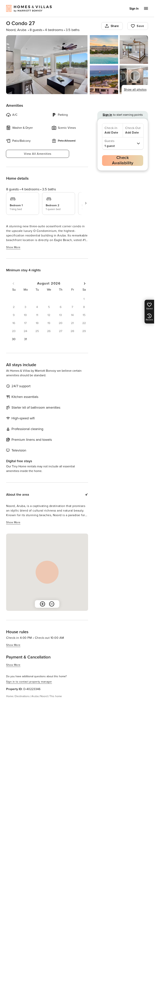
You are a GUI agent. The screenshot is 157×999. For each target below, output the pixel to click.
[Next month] (84, 283)
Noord (44, 696)
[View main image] (46, 64)
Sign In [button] (134, 9)
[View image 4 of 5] (104, 79)
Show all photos (135, 89)
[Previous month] (13, 283)
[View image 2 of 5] (104, 49)
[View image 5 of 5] (134, 79)
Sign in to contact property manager (29, 681)
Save (140, 26)
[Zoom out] (52, 604)
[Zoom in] (42, 604)
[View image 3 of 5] (134, 49)
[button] (14, 339)
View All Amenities (37, 154)
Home (9, 696)
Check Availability (122, 160)
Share (115, 26)
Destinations (22, 696)
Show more (13, 247)
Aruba (34, 696)
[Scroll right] (85, 203)
